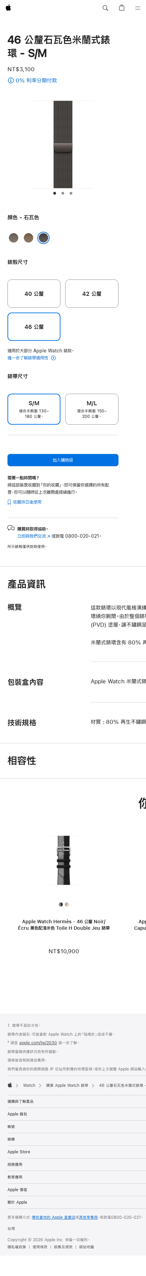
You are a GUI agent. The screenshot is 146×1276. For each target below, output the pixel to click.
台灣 (11, 1229)
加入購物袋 (63, 460)
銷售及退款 (63, 1247)
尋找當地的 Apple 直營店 (53, 1217)
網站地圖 (86, 1247)
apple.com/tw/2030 (38, 1043)
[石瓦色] (43, 238)
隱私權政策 (16, 1247)
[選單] (138, 8)
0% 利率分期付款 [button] (43, 81)
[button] (105, 8)
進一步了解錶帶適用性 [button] (28, 357)
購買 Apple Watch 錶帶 (67, 1085)
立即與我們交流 (33, 536)
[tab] (54, 193)
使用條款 (40, 1247)
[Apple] (9, 1085)
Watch (29, 1085)
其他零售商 (88, 1217)
